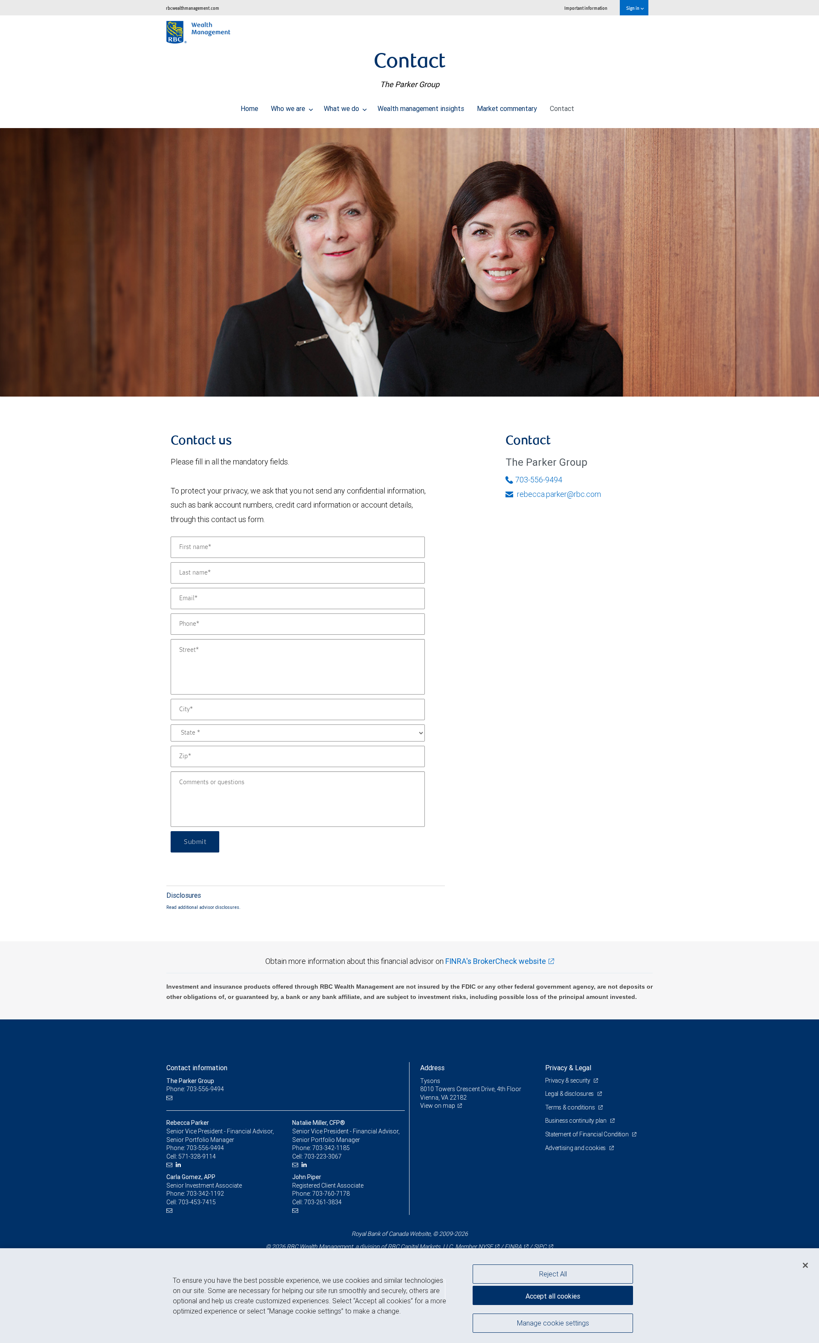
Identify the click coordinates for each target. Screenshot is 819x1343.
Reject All (553, 1274)
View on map (437, 1105)
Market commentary (507, 108)
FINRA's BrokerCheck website (495, 961)
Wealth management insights (421, 108)
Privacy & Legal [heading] (568, 1067)
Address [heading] (432, 1067)
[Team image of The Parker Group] (409, 262)
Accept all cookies (553, 1296)
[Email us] (170, 1098)
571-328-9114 (197, 1156)
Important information (585, 8)
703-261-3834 (323, 1202)
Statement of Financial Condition (587, 1134)
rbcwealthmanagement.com (192, 8)
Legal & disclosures (570, 1094)
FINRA (513, 1246)
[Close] (805, 1265)
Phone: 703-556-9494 (195, 1089)
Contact (562, 108)
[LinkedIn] (179, 1165)
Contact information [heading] (196, 1067)
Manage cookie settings (553, 1323)
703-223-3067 (323, 1156)
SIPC (540, 1246)
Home (249, 108)
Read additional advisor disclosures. (203, 907)
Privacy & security (568, 1080)
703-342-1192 (205, 1193)
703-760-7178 (331, 1193)
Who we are (289, 108)
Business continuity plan (576, 1120)
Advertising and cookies (576, 1148)
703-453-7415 (197, 1202)
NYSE (485, 1246)
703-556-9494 (538, 480)
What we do (342, 108)
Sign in (633, 8)
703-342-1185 (331, 1148)
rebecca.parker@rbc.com (558, 494)
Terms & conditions (570, 1107)
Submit (195, 841)
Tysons (430, 1081)
